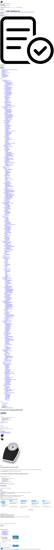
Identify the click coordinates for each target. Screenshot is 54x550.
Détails (1, 465)
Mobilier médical (4, 70)
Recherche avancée (2, 15)
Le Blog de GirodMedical (5, 531)
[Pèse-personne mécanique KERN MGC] (2, 440)
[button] (2, 549)
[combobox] (4, 14)
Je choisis (9, 545)
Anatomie (3, 71)
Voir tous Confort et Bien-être (8, 321)
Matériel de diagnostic (5, 406)
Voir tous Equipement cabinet (8, 350)
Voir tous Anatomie (6, 167)
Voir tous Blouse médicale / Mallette (8, 203)
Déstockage (4, 77)
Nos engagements (4, 532)
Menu (1, 78)
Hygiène (3, 73)
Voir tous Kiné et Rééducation (8, 278)
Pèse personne (3, 485)
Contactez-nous (2, 9)
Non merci (3, 545)
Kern (1, 489)
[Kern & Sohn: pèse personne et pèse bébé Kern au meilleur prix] (3, 414)
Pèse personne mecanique (10, 483)
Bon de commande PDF (5, 534)
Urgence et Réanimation (5, 75)
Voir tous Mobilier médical (7, 80)
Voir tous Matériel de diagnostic (8, 107)
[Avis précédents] (8, 504)
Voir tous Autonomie (6, 363)
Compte (1, 401)
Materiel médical (4, 405)
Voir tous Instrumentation (7, 257)
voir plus (35, 504)
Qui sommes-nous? (4, 530)
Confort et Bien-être (4, 76)
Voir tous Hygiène (6, 216)
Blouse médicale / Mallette (5, 72)
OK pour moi (15, 545)
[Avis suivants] (53, 504)
